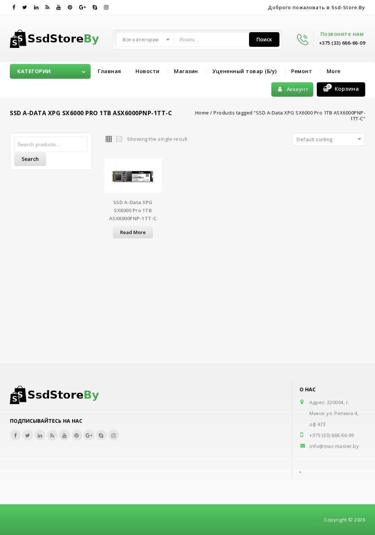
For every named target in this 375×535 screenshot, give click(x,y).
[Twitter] (24, 7)
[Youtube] (58, 7)
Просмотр (133, 180)
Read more (133, 232)
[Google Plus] (82, 7)
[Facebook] (14, 7)
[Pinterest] (70, 7)
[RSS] (47, 7)
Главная (109, 71)
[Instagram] (106, 7)
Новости (147, 71)
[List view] (119, 139)
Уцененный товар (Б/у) (244, 71)
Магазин (186, 71)
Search (30, 158)
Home (202, 112)
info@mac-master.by (334, 446)
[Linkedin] (36, 7)
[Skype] (95, 7)
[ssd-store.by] (59, 37)
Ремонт (301, 71)
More (334, 71)
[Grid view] (108, 139)
